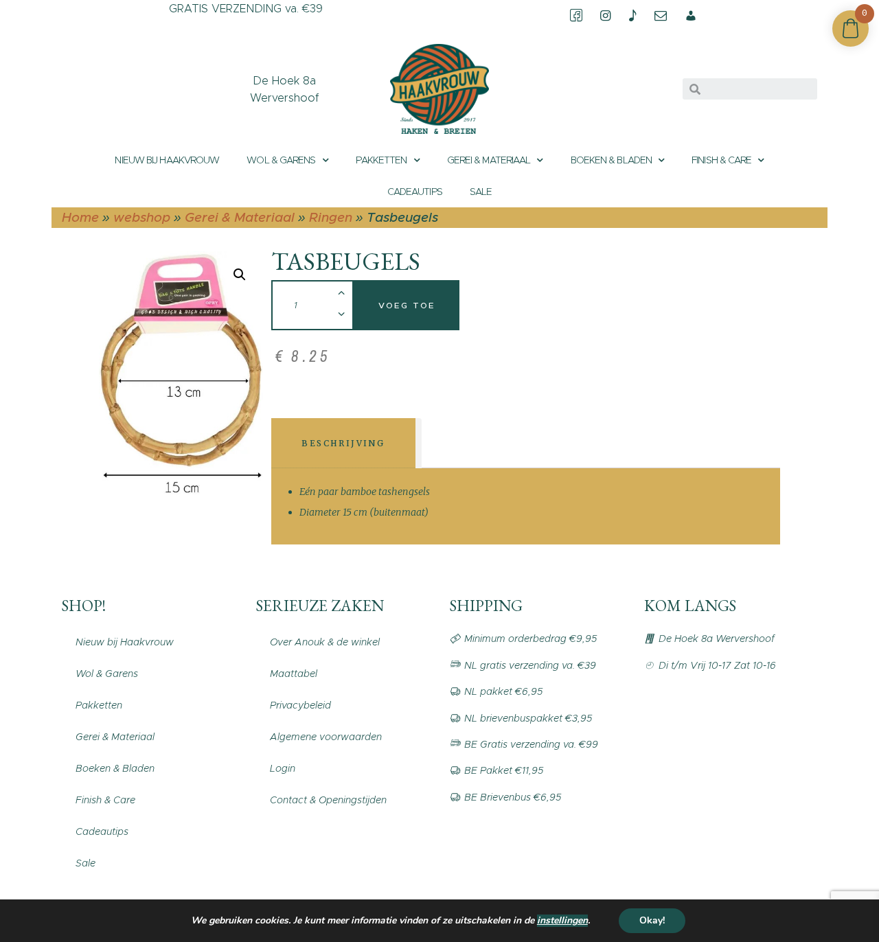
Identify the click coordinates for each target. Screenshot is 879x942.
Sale (481, 191)
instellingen (562, 921)
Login (282, 768)
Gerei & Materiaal (489, 160)
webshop (141, 217)
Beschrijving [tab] (343, 443)
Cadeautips (414, 191)
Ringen (330, 217)
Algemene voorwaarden (326, 737)
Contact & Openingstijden (328, 800)
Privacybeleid (300, 705)
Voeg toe (406, 305)
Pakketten (381, 160)
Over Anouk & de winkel (325, 642)
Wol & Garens (281, 160)
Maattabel (293, 673)
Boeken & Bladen (611, 160)
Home (80, 217)
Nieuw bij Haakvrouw (167, 160)
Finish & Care (721, 160)
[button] (239, 274)
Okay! (652, 920)
